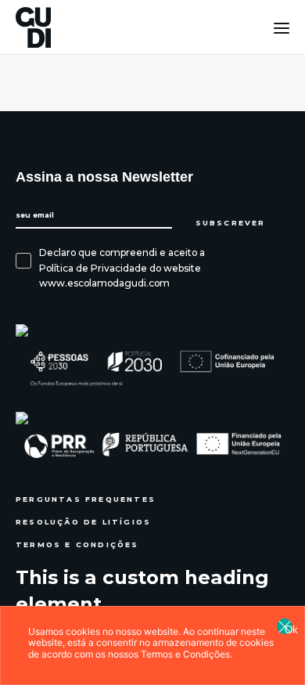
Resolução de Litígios (83, 521)
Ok (288, 629)
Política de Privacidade (93, 268)
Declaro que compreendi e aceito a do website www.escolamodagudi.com (122, 268)
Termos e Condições (77, 544)
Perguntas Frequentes (86, 499)
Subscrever (233, 223)
